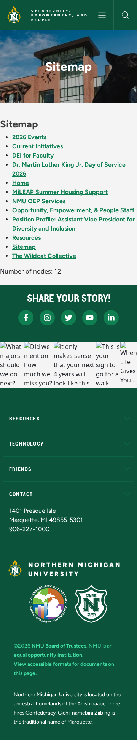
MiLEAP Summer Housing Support (60, 192)
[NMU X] (68, 317)
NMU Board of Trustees (59, 646)
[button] (125, 15)
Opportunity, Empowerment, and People (59, 15)
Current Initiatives (37, 146)
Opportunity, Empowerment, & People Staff (73, 210)
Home (20, 182)
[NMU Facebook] (25, 317)
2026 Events (29, 137)
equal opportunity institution (48, 655)
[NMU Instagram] (47, 317)
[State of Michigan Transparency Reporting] (48, 604)
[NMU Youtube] (89, 317)
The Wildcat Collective (44, 255)
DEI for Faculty (33, 155)
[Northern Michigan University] (14, 15)
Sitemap (24, 246)
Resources (26, 237)
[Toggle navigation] (102, 15)
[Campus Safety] (91, 604)
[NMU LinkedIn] (111, 317)
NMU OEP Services (38, 201)
